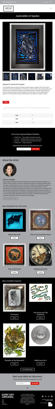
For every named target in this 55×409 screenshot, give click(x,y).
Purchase (14, 238)
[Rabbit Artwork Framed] (27, 46)
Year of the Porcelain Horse (40, 234)
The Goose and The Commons (40, 313)
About (3, 402)
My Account (45, 2)
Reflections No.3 (40, 360)
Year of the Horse (14, 269)
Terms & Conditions (43, 402)
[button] (51, 8)
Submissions (4, 404)
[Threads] (48, 396)
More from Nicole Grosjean (10, 198)
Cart (51, 2)
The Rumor (14, 314)
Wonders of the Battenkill (14, 360)
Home (3, 399)
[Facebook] (42, 396)
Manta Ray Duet (14, 234)
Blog (3, 401)
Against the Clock (40, 269)
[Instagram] (45, 396)
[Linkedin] (51, 396)
